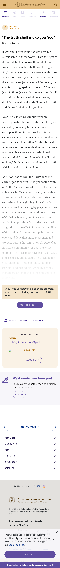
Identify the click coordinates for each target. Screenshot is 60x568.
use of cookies (16, 545)
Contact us (32, 427)
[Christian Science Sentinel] (30, 4)
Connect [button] (9, 438)
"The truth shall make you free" (28, 37)
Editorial (13, 26)
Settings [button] (9, 468)
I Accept (30, 554)
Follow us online (24, 486)
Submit (19, 394)
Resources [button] (10, 462)
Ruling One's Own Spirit (24, 342)
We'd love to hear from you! (32, 378)
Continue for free (30, 305)
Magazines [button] (10, 444)
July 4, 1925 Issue (16, 28)
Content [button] (9, 450)
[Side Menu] (4, 4)
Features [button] (9, 456)
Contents (34, 359)
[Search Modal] (55, 4)
